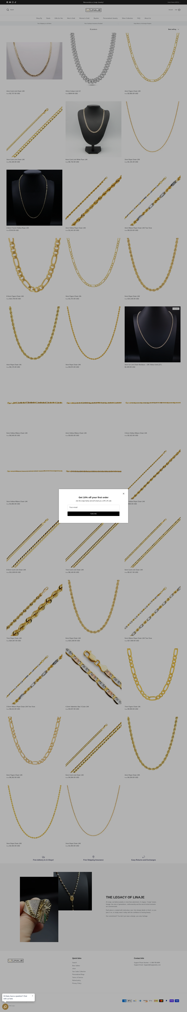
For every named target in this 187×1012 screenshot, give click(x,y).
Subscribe (93, 514)
